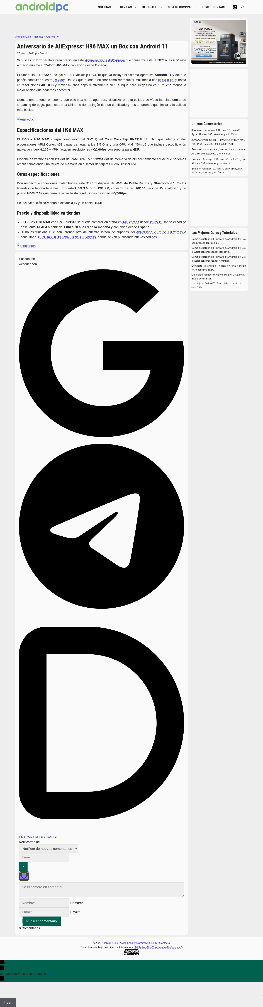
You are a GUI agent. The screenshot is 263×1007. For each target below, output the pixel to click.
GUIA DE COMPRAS (180, 7)
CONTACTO (220, 7)
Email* (75, 912)
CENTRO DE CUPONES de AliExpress (67, 237)
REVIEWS (126, 7)
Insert (8, 1002)
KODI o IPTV (167, 80)
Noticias (38, 36)
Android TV (52, 36)
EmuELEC (208, 269)
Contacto (164, 942)
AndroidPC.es (23, 36)
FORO (205, 7)
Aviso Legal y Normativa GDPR (138, 942)
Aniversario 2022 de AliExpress (160, 232)
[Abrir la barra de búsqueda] (242, 7)
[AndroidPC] (42, 7)
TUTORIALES (149, 7)
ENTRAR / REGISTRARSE (38, 837)
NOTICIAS (104, 7)
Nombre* (76, 903)
